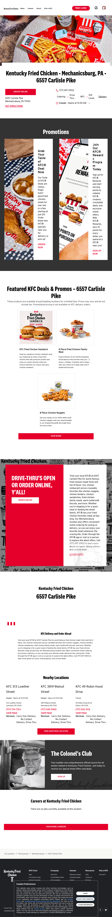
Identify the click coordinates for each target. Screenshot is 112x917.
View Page (11, 713)
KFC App (88, 880)
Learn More (76, 555)
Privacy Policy (8, 908)
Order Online (20, 92)
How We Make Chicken (57, 877)
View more (56, 436)
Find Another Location (56, 731)
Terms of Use (39, 909)
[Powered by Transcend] (19, 914)
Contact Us (88, 877)
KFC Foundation (55, 880)
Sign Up (61, 777)
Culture (72, 880)
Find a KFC (102, 874)
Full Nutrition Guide (34, 877)
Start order (81, 8)
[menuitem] (22, 8)
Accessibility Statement (11, 911)
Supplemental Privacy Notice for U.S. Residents (42, 901)
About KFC (54, 874)
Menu (30, 874)
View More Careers (56, 827)
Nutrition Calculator (34, 880)
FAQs (87, 874)
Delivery (103, 97)
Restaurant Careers (75, 874)
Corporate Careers (75, 877)
